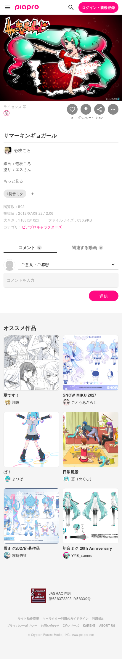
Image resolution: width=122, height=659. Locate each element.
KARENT (89, 625)
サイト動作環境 (28, 618)
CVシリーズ (71, 625)
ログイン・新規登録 (98, 7)
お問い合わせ (50, 625)
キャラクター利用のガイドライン (66, 618)
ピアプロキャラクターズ (42, 226)
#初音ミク (15, 193)
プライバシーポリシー (22, 625)
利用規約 (98, 618)
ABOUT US (107, 625)
